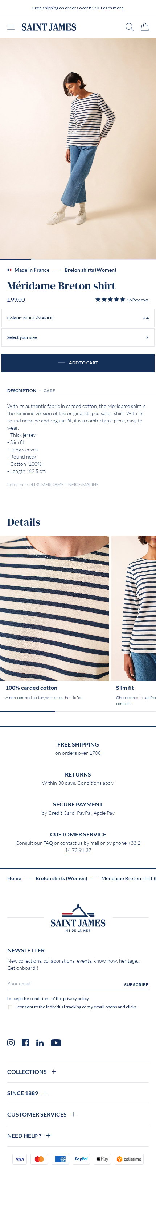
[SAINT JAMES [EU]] (49, 27)
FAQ (48, 843)
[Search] (130, 27)
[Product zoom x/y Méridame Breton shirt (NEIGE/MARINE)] (78, 149)
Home (14, 878)
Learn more (112, 7)
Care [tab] (49, 390)
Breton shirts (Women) (90, 270)
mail (95, 843)
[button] (122, 299)
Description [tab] (21, 390)
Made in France (32, 270)
